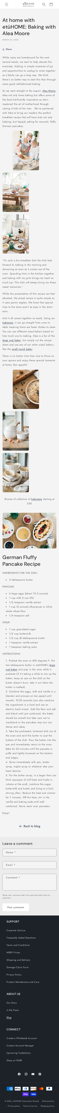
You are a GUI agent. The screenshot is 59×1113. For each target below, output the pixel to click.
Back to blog (32, 826)
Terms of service (30, 1106)
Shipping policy (47, 1106)
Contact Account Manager (20, 1045)
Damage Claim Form (18, 967)
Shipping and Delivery (18, 960)
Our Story (12, 1002)
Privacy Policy (14, 974)
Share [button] (9, 49)
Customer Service (16, 930)
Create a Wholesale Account (22, 1038)
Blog (9, 1017)
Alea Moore (48, 91)
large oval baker (11, 340)
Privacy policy (14, 1106)
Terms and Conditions (18, 945)
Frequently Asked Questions (21, 937)
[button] (6, 4)
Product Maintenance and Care (23, 982)
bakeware (7, 322)
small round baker (22, 349)
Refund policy (48, 1101)
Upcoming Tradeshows (19, 1053)
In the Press (13, 1010)
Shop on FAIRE (14, 1060)
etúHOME (17, 1101)
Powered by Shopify (30, 1101)
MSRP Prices (13, 952)
